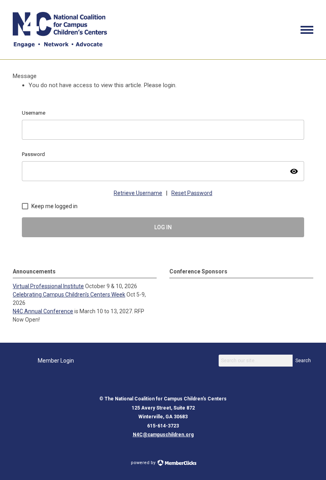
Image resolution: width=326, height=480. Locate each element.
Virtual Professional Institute (48, 286)
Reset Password (191, 193)
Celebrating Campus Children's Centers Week (69, 294)
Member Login (56, 360)
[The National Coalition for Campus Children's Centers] (60, 45)
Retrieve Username (138, 193)
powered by (144, 462)
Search (303, 360)
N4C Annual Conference (43, 311)
